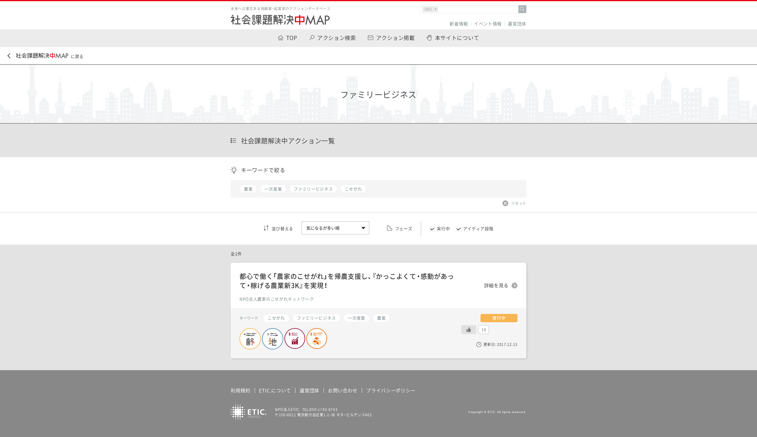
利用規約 (240, 390)
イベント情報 (488, 24)
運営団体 (517, 24)
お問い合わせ (343, 390)
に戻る (77, 56)
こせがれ (276, 318)
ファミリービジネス (316, 318)
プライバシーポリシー (390, 390)
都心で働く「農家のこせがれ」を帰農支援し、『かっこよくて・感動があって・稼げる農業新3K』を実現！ (347, 280)
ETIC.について (275, 390)
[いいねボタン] (468, 329)
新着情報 (458, 24)
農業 (381, 318)
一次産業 (356, 318)
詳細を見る (496, 285)
